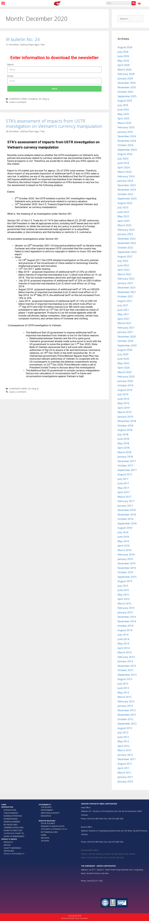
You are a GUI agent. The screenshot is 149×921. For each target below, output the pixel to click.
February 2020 (126, 376)
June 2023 (123, 212)
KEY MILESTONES (10, 825)
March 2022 (124, 274)
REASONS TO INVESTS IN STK (52, 826)
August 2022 (125, 256)
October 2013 (125, 670)
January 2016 (125, 559)
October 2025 (125, 91)
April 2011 (124, 768)
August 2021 (125, 301)
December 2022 (127, 238)
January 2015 (125, 612)
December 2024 (127, 136)
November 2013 (127, 665)
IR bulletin (33, 98)
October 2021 (125, 296)
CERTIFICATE (9, 851)
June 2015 (123, 590)
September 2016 (127, 523)
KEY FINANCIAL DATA (49, 832)
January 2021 (125, 332)
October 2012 (125, 719)
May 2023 (123, 216)
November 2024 (127, 140)
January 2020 (125, 381)
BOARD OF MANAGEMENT (14, 836)
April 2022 (124, 269)
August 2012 (125, 728)
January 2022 (125, 283)
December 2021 (127, 287)
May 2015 (123, 594)
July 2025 (123, 105)
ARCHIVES (45, 838)
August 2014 (125, 630)
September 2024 (127, 149)
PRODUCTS (8, 842)
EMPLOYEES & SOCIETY (50, 813)
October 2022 (125, 247)
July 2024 (123, 158)
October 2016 (125, 519)
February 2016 (126, 554)
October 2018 (125, 425)
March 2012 (124, 750)
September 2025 (127, 96)
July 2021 (123, 305)
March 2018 (124, 452)
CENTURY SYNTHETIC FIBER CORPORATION (99, 804)
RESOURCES (46, 816)
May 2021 (123, 314)
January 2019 (125, 416)
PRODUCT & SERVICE (9, 839)
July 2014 (123, 634)
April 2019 (124, 407)
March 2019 (124, 412)
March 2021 (124, 323)
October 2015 (125, 572)
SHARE (43, 835)
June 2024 (123, 163)
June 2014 (123, 639)
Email (10, 76)
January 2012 (125, 754)
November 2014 (127, 621)
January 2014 (125, 661)
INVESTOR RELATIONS (47, 821)
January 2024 (125, 180)
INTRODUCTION (7, 807)
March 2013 (124, 697)
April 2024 (124, 167)
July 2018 (123, 434)
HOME (3, 805)
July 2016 (123, 532)
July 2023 (123, 207)
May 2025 (123, 114)
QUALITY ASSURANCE (12, 848)
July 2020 (123, 354)
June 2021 (123, 309)
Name (10, 64)
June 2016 (123, 536)
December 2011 (127, 759)
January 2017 (125, 505)
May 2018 (123, 443)
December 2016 (127, 510)
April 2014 (124, 648)
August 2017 (125, 474)
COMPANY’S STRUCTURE (13, 828)
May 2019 (123, 403)
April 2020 (124, 367)
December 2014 (127, 616)
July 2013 (123, 683)
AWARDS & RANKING (12, 822)
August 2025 (125, 100)
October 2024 (125, 145)
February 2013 (126, 701)
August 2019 (125, 390)
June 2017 (123, 483)
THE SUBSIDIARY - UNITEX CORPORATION (98, 866)
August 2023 (125, 203)
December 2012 (127, 710)
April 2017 (124, 492)
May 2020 (123, 363)
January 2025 (125, 131)
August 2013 (125, 679)
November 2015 (127, 568)
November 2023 (127, 189)
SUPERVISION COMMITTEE (14, 833)
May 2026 (123, 60)
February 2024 (126, 176)
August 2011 (125, 763)
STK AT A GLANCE (48, 823)
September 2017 (127, 470)
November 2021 (127, 292)
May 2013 (123, 692)
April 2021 (124, 318)
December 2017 (127, 461)
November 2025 (127, 87)
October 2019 (125, 385)
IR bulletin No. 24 (23, 39)
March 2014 (124, 652)
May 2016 (123, 541)
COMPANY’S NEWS (18, 98)
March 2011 (124, 772)
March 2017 (124, 496)
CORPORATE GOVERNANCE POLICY (54, 829)
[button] (3, 3)
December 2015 (127, 563)
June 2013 (123, 688)
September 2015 (127, 576)
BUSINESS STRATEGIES (13, 816)
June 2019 (123, 398)
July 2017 (123, 479)
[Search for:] (130, 18)
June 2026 (123, 56)
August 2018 (125, 430)
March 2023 (124, 225)
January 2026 (125, 78)
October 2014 (125, 625)
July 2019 (123, 394)
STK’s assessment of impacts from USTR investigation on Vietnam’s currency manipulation (54, 123)
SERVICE (7, 845)
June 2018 (123, 438)
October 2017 (125, 465)
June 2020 (123, 358)
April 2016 (124, 545)
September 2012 (127, 723)
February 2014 (126, 657)
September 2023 (127, 198)
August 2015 (125, 581)
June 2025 (123, 109)
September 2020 (127, 345)
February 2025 (126, 127)
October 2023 (125, 194)
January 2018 (125, 456)
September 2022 (127, 252)
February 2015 (126, 608)
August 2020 (125, 349)
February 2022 (126, 278)
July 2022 (123, 260)
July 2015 (123, 585)
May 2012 (123, 741)
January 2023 (125, 234)
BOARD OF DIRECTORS (13, 831)
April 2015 (124, 599)
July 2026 (123, 51)
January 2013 (125, 705)
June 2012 (123, 737)
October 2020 (125, 341)
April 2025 (124, 118)
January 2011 (125, 777)
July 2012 (123, 732)
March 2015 (124, 603)
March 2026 (124, 69)
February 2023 (126, 229)
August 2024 (125, 154)
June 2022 (123, 265)
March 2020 (124, 372)
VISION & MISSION (11, 813)
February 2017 (126, 501)
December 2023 (127, 185)
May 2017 (123, 487)
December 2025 (127, 82)
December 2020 (127, 336)
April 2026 (124, 65)
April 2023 (124, 220)
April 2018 (124, 447)
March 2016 (124, 550)
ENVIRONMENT (47, 810)
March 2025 (124, 123)
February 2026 (126, 74)
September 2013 (127, 674)
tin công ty (44, 98)
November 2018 (127, 421)
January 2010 (125, 781)
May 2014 (123, 643)
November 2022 (127, 243)
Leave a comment (17, 102)
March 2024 (124, 171)
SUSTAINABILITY (45, 805)
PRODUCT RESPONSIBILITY (14, 854)
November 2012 (127, 714)
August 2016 (125, 527)
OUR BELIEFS (46, 807)
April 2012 (124, 746)
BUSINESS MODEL (11, 819)
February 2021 (126, 327)
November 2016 (127, 514)
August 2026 (125, 47)
